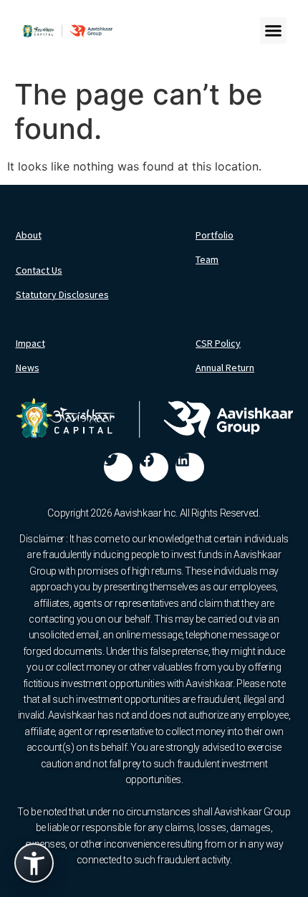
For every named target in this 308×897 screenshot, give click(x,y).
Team (207, 259)
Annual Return (225, 367)
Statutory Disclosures (62, 294)
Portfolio (215, 235)
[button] (273, 30)
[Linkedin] (189, 467)
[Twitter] (118, 467)
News (27, 367)
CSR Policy (218, 343)
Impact (30, 343)
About (29, 235)
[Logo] (66, 31)
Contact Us (39, 270)
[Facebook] (154, 467)
